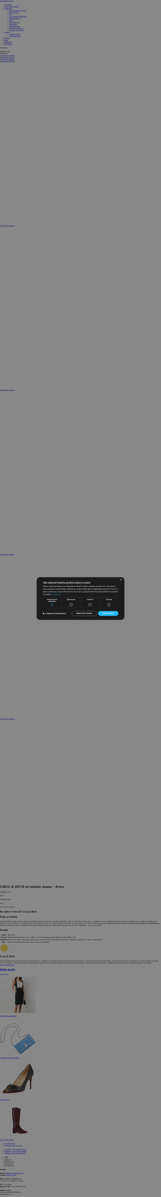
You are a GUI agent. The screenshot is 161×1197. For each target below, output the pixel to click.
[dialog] (80, 598)
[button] (54, 613)
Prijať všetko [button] (108, 613)
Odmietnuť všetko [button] (84, 613)
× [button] (121, 580)
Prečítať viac (56, 594)
